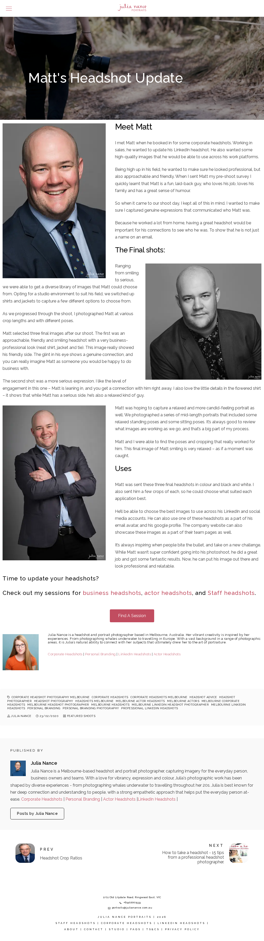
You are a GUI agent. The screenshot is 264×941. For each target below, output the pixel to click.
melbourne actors (183, 701)
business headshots (111, 592)
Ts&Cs (153, 929)
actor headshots (168, 592)
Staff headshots (231, 592)
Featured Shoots (81, 716)
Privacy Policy (182, 929)
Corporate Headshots (65, 654)
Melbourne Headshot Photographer (58, 704)
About (71, 929)
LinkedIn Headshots (134, 654)
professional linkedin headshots (149, 708)
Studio (117, 929)
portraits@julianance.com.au (132, 907)
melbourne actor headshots (140, 701)
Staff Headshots (75, 923)
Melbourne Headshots (110, 704)
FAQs (135, 929)
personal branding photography (91, 708)
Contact (93, 929)
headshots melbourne (94, 701)
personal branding (44, 708)
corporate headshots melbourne (158, 697)
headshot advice (203, 697)
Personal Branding (100, 654)
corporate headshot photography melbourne (51, 697)
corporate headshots (110, 697)
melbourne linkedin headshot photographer (170, 704)
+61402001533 (132, 902)
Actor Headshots (167, 654)
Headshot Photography (53, 701)
